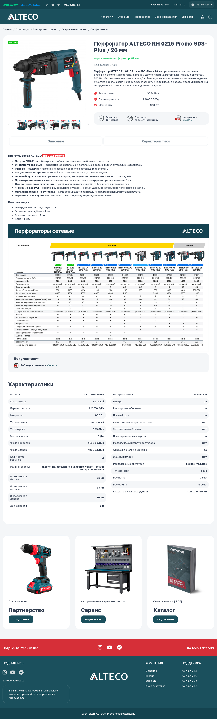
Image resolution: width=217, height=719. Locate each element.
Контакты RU (189, 675)
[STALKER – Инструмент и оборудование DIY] (10, 4)
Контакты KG (189, 685)
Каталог (106, 16)
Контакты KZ (189, 670)
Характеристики (156, 141)
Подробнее (21, 619)
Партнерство (142, 16)
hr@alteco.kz (16, 697)
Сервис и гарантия (166, 16)
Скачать (52, 365)
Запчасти (187, 16)
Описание (55, 141)
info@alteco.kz (71, 4)
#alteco (193, 648)
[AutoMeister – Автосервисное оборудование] (31, 4)
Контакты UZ (189, 680)
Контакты (179, 4)
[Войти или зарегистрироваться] (202, 16)
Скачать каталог (160, 4)
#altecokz (207, 648)
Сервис (149, 675)
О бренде (124, 16)
